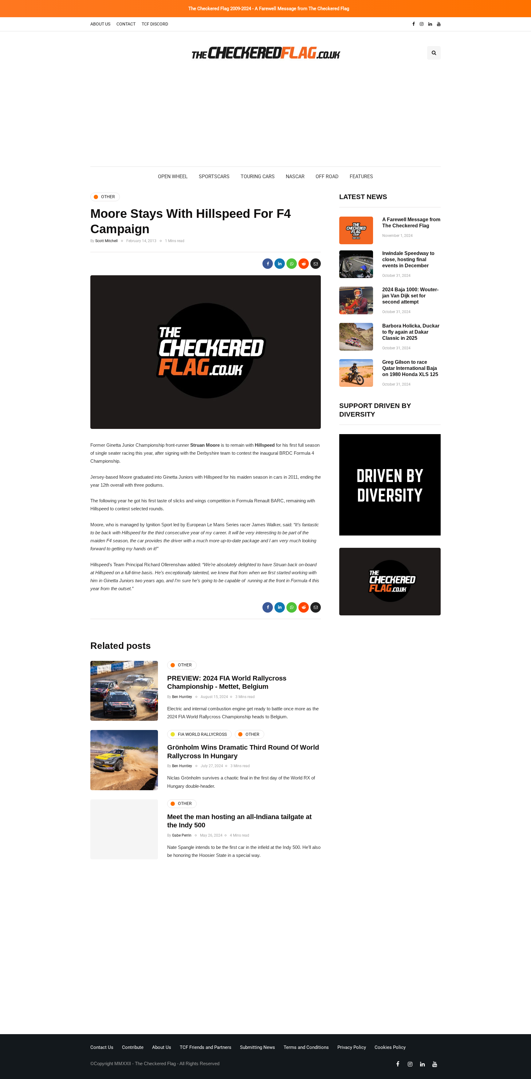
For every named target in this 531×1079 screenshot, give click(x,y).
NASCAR (295, 176)
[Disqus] (205, 948)
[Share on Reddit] (303, 263)
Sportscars (214, 176)
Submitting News (257, 1047)
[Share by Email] (315, 263)
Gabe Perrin (181, 835)
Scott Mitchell (106, 241)
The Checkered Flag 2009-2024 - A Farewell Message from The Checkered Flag (268, 8)
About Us (100, 24)
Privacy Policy (351, 1047)
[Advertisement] (265, 120)
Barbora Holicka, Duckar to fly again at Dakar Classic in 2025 (410, 332)
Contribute (133, 1047)
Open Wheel (173, 176)
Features (361, 176)
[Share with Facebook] (267, 263)
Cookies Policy (390, 1047)
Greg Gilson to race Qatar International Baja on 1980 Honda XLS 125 (410, 368)
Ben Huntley (182, 697)
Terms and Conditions (306, 1047)
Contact (126, 24)
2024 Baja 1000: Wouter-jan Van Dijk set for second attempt (410, 295)
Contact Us (101, 1047)
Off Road (327, 176)
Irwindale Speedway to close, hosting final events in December (408, 259)
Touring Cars (258, 176)
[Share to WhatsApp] (291, 263)
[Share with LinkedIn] (279, 263)
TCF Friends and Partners (205, 1047)
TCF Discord (155, 24)
